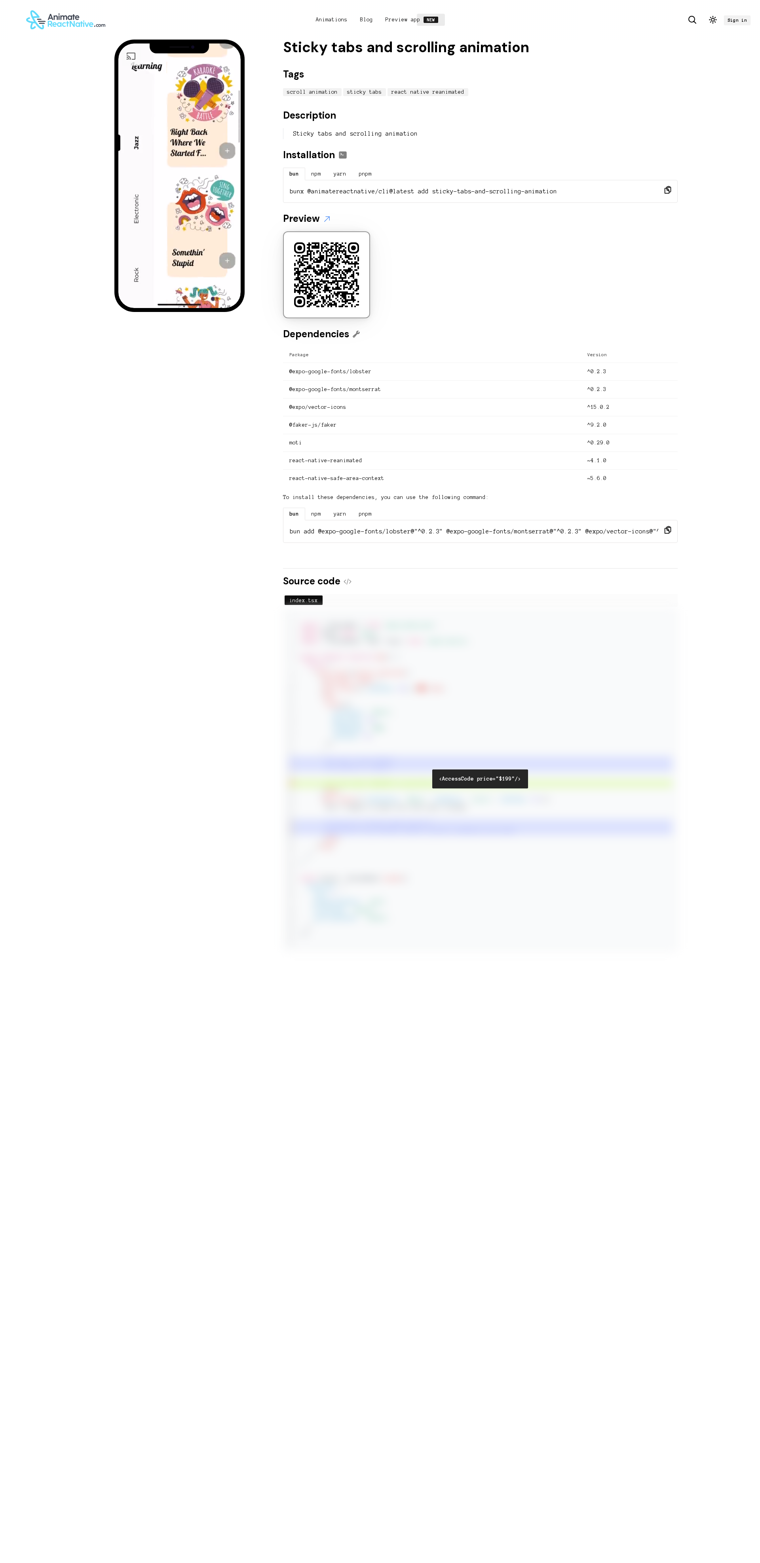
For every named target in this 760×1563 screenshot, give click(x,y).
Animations (332, 20)
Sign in (737, 20)
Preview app (412, 20)
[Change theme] (712, 19)
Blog (366, 20)
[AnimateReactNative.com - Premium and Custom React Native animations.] (65, 19)
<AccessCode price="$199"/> (480, 779)
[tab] (294, 174)
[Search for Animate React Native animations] (692, 19)
